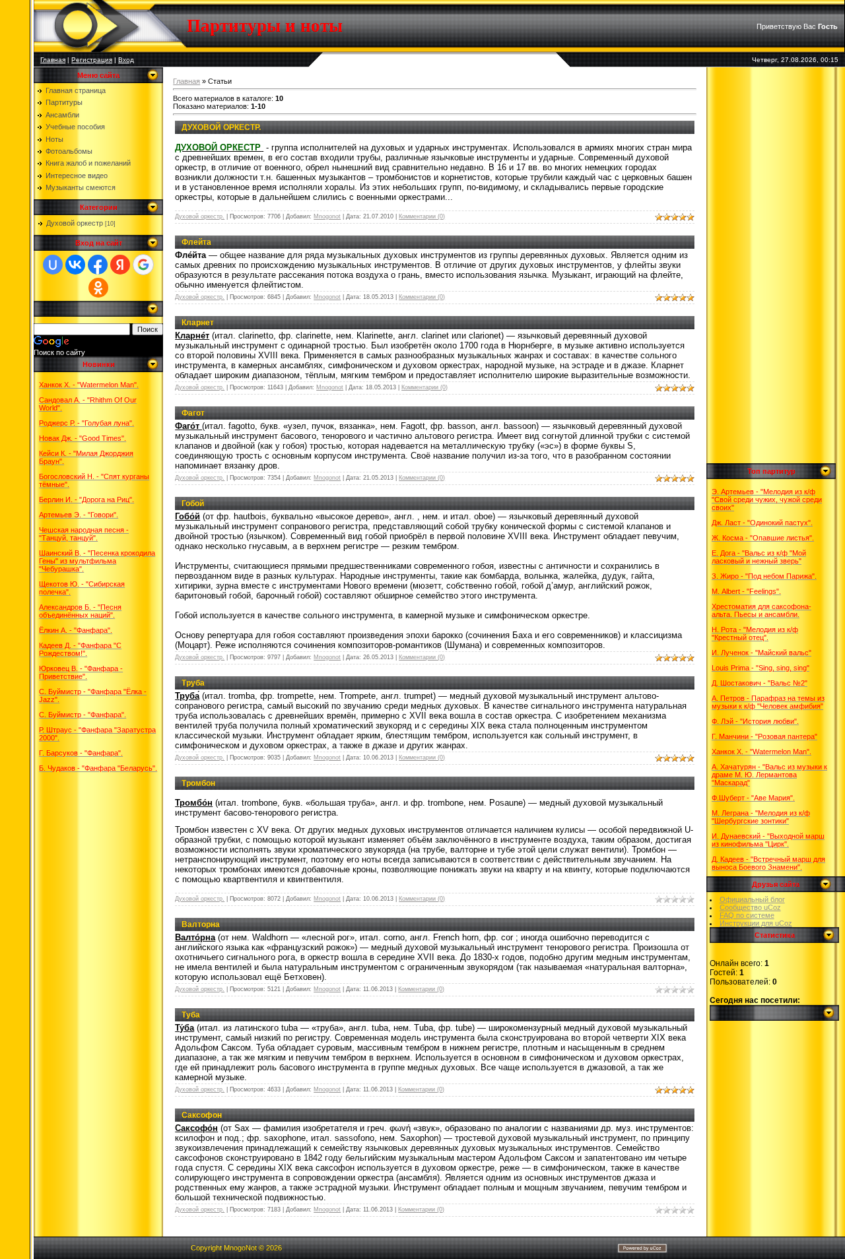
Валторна (201, 924)
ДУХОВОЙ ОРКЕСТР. (221, 127)
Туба (191, 1014)
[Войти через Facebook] (98, 264)
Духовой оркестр (74, 223)
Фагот (193, 413)
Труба (193, 683)
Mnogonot (327, 216)
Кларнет (198, 322)
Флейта (196, 242)
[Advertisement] (775, 265)
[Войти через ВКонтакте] (75, 264)
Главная (52, 59)
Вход (126, 59)
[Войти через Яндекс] (120, 264)
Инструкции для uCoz (756, 923)
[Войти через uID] (53, 264)
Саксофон (202, 1115)
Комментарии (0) (422, 216)
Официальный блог (752, 899)
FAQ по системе (747, 915)
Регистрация (91, 59)
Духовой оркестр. (199, 216)
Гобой (193, 503)
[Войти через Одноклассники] (98, 288)
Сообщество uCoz (750, 907)
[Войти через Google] (143, 264)
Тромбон (198, 783)
